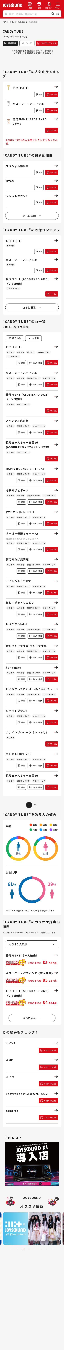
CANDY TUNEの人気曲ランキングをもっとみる (32, 141)
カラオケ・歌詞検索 (17, 22)
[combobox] (33, 338)
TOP (4, 22)
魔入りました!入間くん (28, 538)
